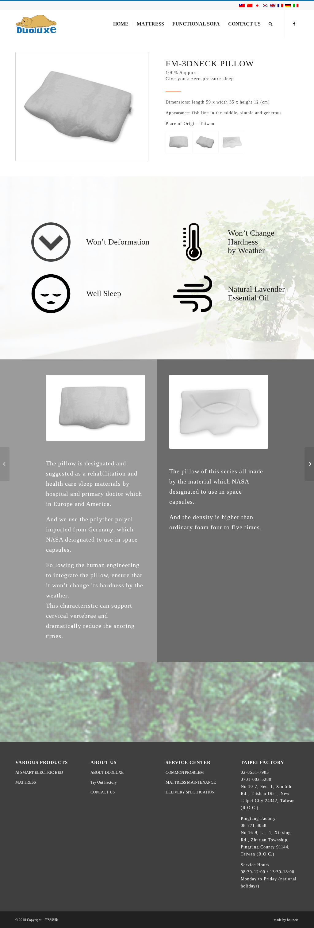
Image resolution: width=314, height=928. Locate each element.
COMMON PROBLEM (185, 772)
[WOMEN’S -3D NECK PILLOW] (309, 464)
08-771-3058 (253, 825)
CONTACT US (102, 792)
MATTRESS (25, 782)
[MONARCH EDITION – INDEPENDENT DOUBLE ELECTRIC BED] (5, 464)
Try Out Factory (103, 782)
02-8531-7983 (255, 772)
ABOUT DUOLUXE (107, 772)
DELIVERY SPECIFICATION (190, 792)
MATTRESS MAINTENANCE (191, 782)
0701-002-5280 (256, 779)
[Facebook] (294, 23)
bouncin (293, 920)
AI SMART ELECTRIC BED (39, 772)
